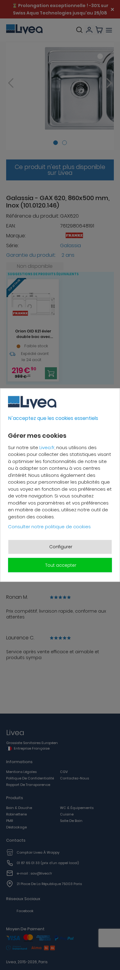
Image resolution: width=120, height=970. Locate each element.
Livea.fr (46, 447)
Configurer (60, 547)
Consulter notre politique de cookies (49, 526)
